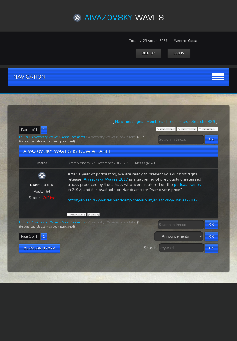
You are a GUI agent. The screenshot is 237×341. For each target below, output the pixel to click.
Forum (23, 137)
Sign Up (148, 53)
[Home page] (93, 214)
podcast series (187, 184)
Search (197, 121)
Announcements (73, 137)
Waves (124, 17)
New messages (129, 121)
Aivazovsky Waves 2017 (106, 179)
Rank (34, 185)
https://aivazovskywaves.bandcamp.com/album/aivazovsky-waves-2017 (133, 200)
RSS (211, 121)
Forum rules (177, 121)
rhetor (42, 163)
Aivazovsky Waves (44, 137)
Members (155, 121)
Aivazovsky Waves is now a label (112, 137)
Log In (178, 53)
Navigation (29, 76)
